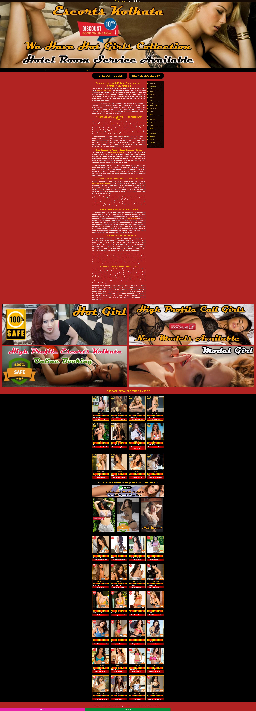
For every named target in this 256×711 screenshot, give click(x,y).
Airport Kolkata (47, 70)
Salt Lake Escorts (100, 671)
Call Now (42, 709)
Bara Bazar (97, 70)
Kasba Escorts (100, 587)
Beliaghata (153, 97)
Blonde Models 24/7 (146, 75)
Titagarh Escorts (119, 699)
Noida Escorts (157, 706)
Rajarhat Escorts (119, 644)
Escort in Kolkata (132, 218)
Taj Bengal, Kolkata (137, 419)
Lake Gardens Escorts (119, 559)
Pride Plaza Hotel (137, 477)
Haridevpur (153, 133)
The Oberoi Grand (119, 419)
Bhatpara (152, 103)
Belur (151, 100)
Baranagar (152, 83)
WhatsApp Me (128, 709)
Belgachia (152, 91)
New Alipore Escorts (118, 615)
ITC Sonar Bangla (100, 419)
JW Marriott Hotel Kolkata (101, 447)
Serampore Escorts (155, 671)
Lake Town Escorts (155, 587)
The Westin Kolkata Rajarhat (137, 447)
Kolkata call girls (114, 124)
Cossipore (152, 114)
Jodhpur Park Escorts (155, 699)
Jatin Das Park (154, 145)
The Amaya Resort (119, 477)
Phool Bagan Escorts (100, 644)
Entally (151, 125)
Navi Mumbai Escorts (137, 706)
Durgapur (152, 122)
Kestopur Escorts (118, 587)
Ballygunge (87, 70)
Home (16, 70)
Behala (152, 89)
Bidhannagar (153, 108)
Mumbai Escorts (148, 706)
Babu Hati (68, 70)
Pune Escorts (127, 706)
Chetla (151, 111)
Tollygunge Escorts (137, 699)
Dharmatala (153, 117)
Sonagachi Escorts (101, 699)
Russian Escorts (35, 70)
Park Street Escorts (155, 615)
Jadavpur (152, 142)
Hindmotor (152, 136)
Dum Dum (152, 119)
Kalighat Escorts (137, 559)
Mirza (128, 1)
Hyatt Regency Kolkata (119, 447)
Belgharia (152, 94)
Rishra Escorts (155, 644)
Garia (151, 128)
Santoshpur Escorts (119, 671)
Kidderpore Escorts (137, 587)
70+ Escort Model (110, 75)
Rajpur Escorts (137, 644)
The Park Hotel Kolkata (155, 447)
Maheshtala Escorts (100, 559)
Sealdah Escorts (137, 671)
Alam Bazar (58, 70)
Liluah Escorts (100, 615)
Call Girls (25, 70)
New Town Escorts (137, 615)
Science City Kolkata (155, 477)
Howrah (152, 139)
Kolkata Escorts (104, 706)
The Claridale (101, 477)
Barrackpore (153, 86)
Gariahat (152, 131)
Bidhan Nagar (153, 105)
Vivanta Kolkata (155, 419)
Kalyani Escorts (155, 559)
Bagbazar (77, 70)
